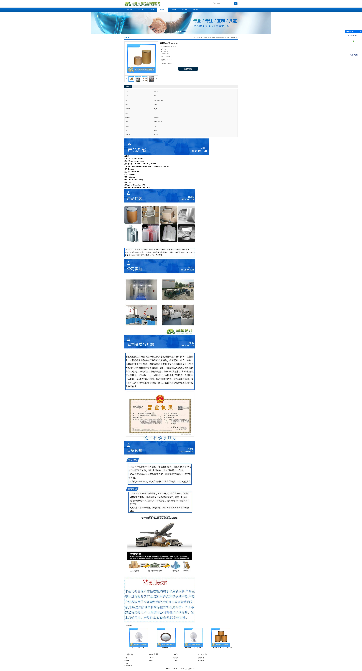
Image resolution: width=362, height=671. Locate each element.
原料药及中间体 (128, 666)
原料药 (219, 37)
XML (194, 668)
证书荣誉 (173, 9)
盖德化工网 (201, 658)
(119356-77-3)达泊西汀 (138, 647)
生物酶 (126, 663)
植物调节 (126, 660)
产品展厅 (162, 9)
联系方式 (184, 9)
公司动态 (151, 9)
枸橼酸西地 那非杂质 (166, 647)
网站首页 (206, 37)
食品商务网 (201, 660)
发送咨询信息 (188, 69)
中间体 (126, 658)
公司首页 (130, 9)
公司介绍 (140, 9)
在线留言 (195, 9)
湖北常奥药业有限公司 (171, 668)
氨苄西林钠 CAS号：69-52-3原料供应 (221, 647)
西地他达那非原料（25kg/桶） (193, 647)
